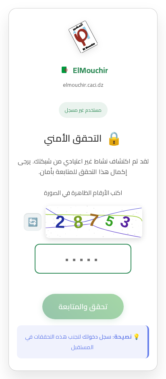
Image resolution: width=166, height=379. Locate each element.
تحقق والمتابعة (83, 306)
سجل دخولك (96, 336)
